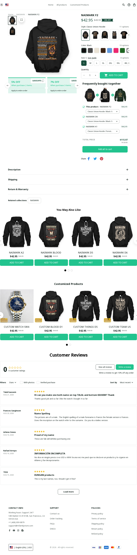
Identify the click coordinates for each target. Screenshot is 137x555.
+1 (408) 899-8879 (16, 522)
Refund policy (97, 533)
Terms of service (98, 518)
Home (10, 14)
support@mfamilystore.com (21, 525)
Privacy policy (97, 513)
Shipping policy (97, 523)
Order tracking (56, 518)
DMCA (53, 528)
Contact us (55, 513)
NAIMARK (20, 14)
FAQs (52, 523)
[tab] (65, 270)
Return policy (97, 528)
